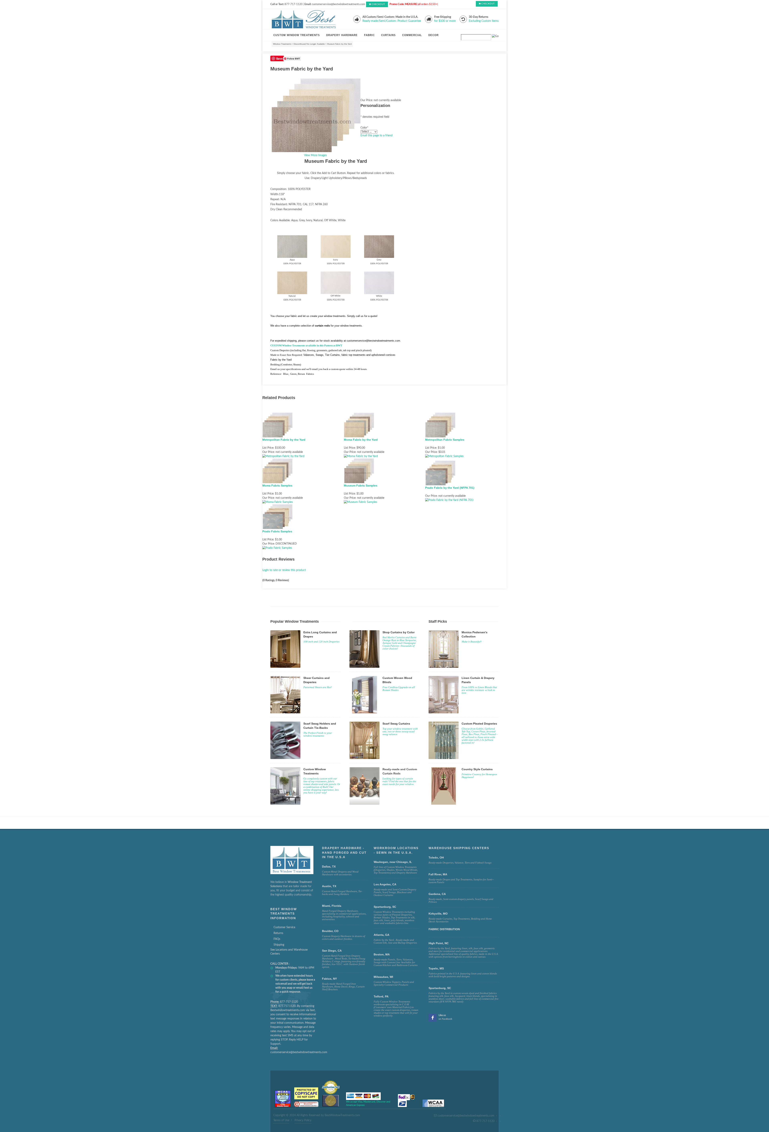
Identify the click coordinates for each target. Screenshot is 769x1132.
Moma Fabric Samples (277, 485)
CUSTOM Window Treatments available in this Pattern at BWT (306, 345)
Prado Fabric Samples (277, 531)
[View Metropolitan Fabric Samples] (444, 456)
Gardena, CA (437, 894)
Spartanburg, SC (440, 988)
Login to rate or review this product (284, 570)
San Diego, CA (332, 950)
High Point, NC (439, 943)
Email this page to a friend (376, 135)
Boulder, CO (330, 931)
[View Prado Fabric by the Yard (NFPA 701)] (449, 500)
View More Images (315, 155)
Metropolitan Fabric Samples (444, 439)
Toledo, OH (436, 857)
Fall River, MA (438, 874)
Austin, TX (329, 886)
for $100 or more (445, 21)
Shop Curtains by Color (398, 632)
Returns (278, 933)
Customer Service (284, 927)
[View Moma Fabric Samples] (277, 502)
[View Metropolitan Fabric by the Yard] (283, 456)
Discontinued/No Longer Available (309, 44)
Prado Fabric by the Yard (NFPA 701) (449, 487)
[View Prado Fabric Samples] (277, 548)
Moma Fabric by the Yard (361, 439)
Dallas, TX (329, 866)
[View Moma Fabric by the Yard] (361, 456)
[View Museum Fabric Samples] (360, 502)
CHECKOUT (378, 4)
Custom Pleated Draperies (479, 723)
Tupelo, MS (436, 968)
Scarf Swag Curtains (396, 723)
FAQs (277, 939)
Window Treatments (282, 44)
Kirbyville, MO (438, 913)
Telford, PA (381, 996)
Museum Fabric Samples (360, 485)
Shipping (279, 944)
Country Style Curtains (477, 769)
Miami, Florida (331, 905)
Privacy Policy (303, 1120)
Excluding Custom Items (484, 21)
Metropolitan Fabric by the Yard (283, 439)
